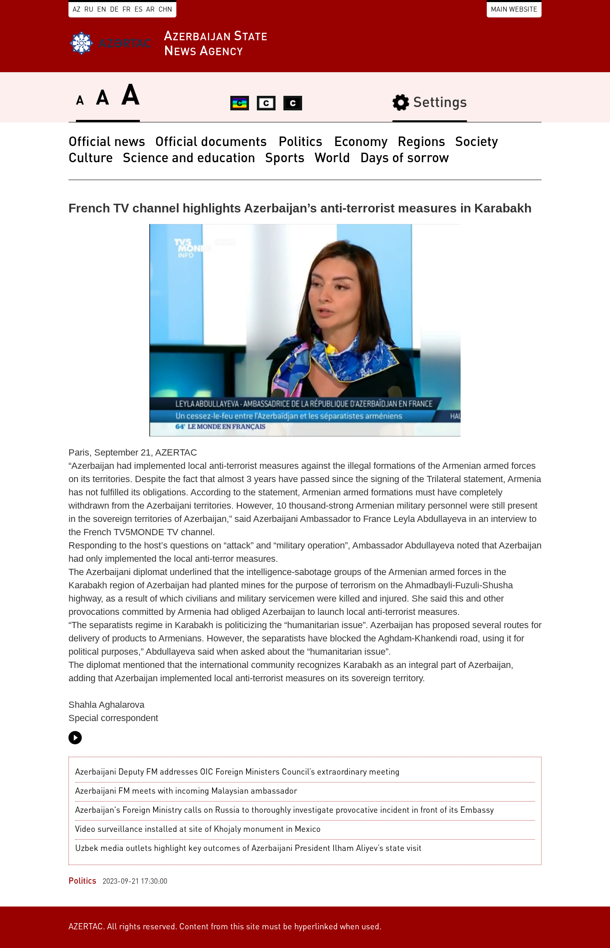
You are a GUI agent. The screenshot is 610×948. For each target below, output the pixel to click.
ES (138, 10)
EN (101, 10)
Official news (106, 142)
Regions (421, 142)
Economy (361, 142)
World (332, 159)
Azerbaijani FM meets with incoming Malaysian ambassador (186, 791)
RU (88, 10)
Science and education (189, 159)
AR (150, 10)
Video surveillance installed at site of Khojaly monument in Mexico (198, 830)
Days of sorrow (404, 159)
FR (126, 10)
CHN (165, 10)
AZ (77, 10)
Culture (90, 159)
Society (476, 142)
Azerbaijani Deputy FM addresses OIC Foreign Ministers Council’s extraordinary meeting (237, 772)
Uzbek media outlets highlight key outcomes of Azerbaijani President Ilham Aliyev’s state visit (248, 849)
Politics (302, 142)
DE (114, 10)
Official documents (212, 142)
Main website (514, 10)
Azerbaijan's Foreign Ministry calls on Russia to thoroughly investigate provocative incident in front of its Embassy (284, 811)
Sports (285, 159)
